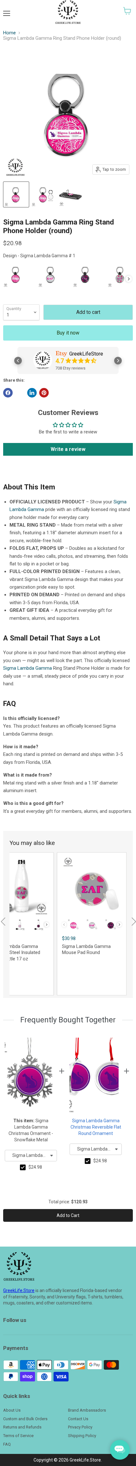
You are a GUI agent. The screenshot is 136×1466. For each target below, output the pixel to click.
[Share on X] (20, 393)
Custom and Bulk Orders (25, 1418)
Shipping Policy (82, 1435)
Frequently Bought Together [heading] (68, 1019)
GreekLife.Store (18, 1290)
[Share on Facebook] (8, 393)
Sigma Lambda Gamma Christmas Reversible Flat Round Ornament (96, 1127)
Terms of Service (18, 1435)
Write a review (68, 449)
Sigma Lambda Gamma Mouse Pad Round (86, 950)
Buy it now (68, 333)
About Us (12, 1410)
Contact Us (78, 1418)
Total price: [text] (68, 1201)
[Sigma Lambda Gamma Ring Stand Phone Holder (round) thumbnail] (16, 194)
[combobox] (31, 1155)
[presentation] (129, 279)
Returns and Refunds (22, 1427)
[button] (127, 11)
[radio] (15, 274)
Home (9, 33)
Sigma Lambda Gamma (27, 668)
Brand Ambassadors (87, 1410)
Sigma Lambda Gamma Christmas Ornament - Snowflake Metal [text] (31, 1130)
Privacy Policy (80, 1427)
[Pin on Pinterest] (44, 393)
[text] (35, 1167)
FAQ (7, 1444)
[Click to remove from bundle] (23, 1167)
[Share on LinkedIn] (32, 393)
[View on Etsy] (42, 360)
